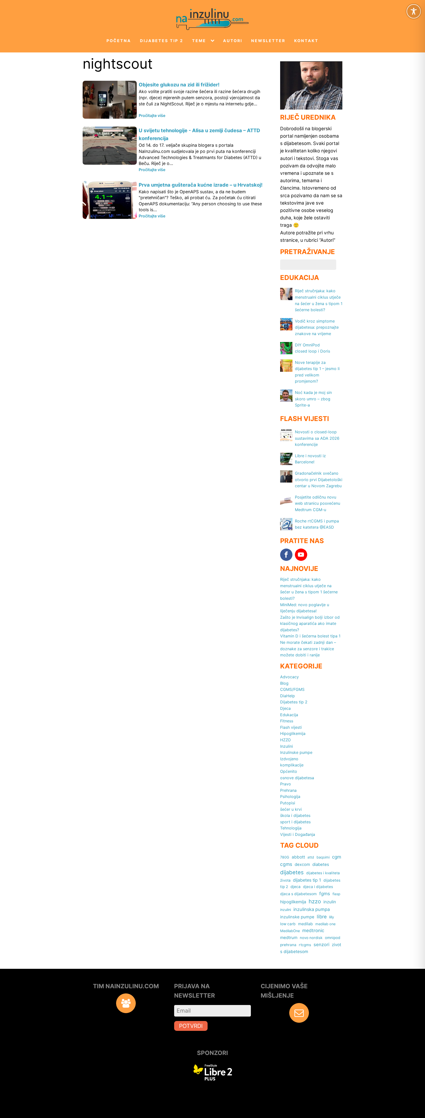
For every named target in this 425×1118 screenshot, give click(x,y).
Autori (232, 40)
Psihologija (290, 796)
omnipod (332, 937)
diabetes (320, 864)
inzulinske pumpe (297, 916)
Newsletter (268, 40)
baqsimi (323, 857)
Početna (118, 40)
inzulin (329, 901)
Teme (199, 40)
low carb (288, 924)
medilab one (325, 924)
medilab (305, 923)
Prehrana (288, 790)
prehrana (288, 944)
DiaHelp (287, 695)
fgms (324, 893)
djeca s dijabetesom (298, 893)
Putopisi (287, 802)
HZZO (285, 739)
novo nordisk (311, 938)
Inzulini (286, 746)
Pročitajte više (152, 115)
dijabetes (292, 872)
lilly (331, 917)
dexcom (302, 864)
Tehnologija (291, 828)
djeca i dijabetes (318, 886)
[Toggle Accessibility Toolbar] (413, 11)
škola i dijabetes (295, 815)
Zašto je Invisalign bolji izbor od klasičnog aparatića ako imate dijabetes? (310, 623)
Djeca (285, 708)
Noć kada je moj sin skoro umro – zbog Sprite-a (313, 398)
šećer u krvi (291, 809)
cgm (336, 857)
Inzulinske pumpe (296, 752)
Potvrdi (191, 1025)
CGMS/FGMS (292, 689)
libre (322, 917)
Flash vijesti (291, 727)
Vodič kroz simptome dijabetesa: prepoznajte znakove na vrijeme (317, 327)
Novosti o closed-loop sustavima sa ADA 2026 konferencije (317, 438)
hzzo (315, 901)
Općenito (288, 771)
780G (284, 857)
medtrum (288, 937)
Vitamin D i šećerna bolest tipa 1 (310, 635)
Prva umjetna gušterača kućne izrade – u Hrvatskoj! (200, 185)
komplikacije (292, 764)
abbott (298, 856)
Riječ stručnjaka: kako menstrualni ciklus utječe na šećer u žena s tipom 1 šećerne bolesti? (309, 589)
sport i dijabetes (295, 821)
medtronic (313, 930)
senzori (321, 944)
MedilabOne (290, 931)
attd (310, 857)
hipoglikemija (293, 901)
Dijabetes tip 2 (161, 40)
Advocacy (289, 676)
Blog (284, 683)
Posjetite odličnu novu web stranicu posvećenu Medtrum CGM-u (317, 503)
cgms (286, 864)
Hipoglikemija (292, 733)
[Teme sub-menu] (213, 41)
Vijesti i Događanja (297, 834)
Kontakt (306, 40)
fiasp (336, 894)
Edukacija (289, 714)
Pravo (285, 783)
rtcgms (305, 944)
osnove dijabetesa (297, 777)
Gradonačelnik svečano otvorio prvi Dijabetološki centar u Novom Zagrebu (318, 479)
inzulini (285, 909)
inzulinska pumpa (311, 909)
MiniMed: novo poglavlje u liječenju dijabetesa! (304, 608)
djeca (295, 886)
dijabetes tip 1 (307, 880)
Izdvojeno (289, 758)
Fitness (286, 720)
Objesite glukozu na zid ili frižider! (179, 85)
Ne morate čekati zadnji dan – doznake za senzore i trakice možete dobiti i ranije (308, 648)
